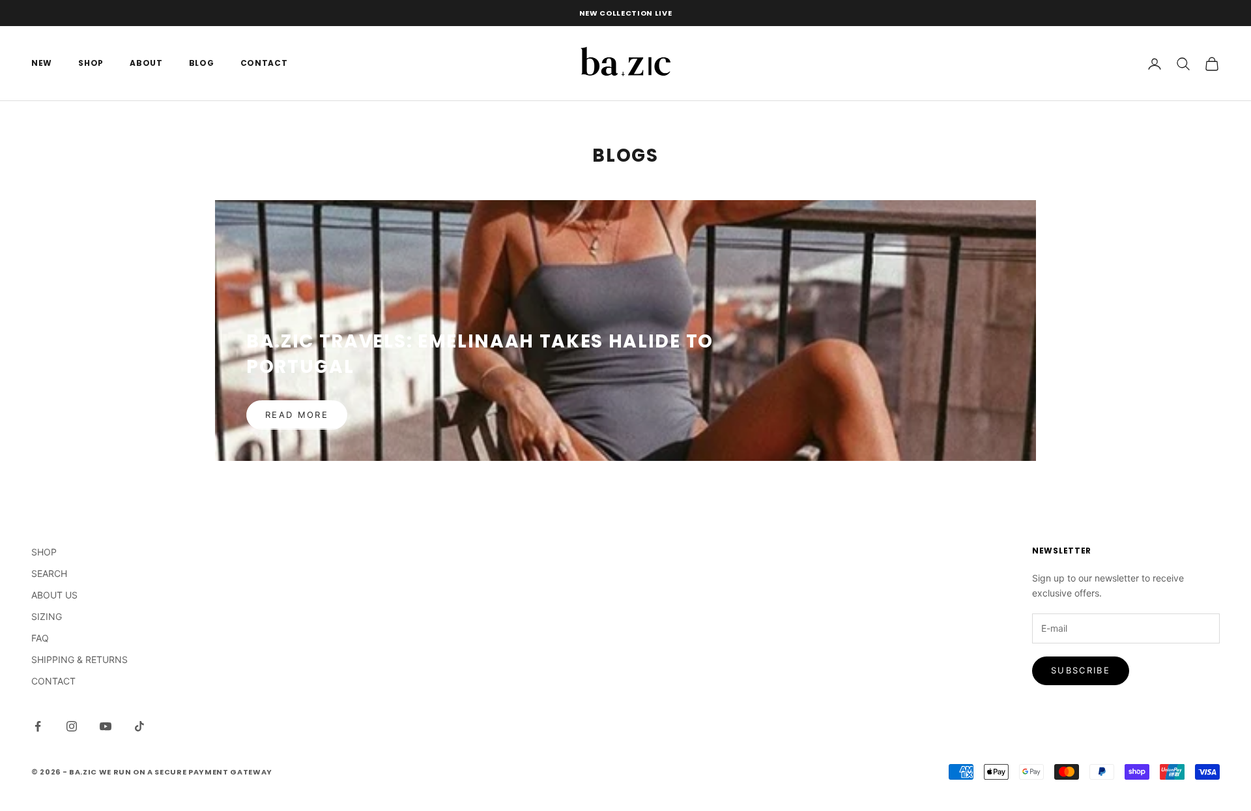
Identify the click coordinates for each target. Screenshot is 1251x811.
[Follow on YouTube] (105, 726)
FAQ (40, 637)
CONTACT (264, 63)
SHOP (91, 63)
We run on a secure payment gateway (185, 772)
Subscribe (1080, 670)
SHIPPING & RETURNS (79, 659)
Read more (296, 414)
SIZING (46, 616)
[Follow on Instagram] (71, 726)
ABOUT (146, 63)
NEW (41, 63)
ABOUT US (54, 594)
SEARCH (49, 573)
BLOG (201, 63)
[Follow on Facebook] (37, 726)
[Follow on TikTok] (139, 726)
